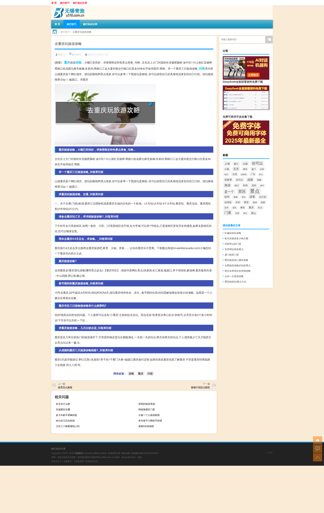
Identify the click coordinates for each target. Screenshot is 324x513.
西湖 (255, 202)
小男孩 (270, 452)
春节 (262, 185)
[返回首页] (317, 440)
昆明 (254, 185)
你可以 (257, 163)
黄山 (253, 213)
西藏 (263, 202)
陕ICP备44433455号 (149, 453)
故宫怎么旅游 (65, 387)
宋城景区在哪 (63, 409)
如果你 (244, 174)
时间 (245, 185)
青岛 (245, 213)
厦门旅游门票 (232, 254)
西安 (246, 202)
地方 (226, 174)
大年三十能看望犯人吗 (67, 426)
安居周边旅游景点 (234, 249)
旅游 (227, 185)
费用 (242, 207)
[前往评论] (317, 448)
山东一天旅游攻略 (234, 276)
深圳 (243, 197)
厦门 (253, 169)
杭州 (227, 196)
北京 (236, 169)
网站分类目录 (100, 453)
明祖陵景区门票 (146, 409)
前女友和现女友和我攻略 (238, 270)
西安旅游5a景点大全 (235, 281)
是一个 (229, 191)
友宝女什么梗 (63, 403)
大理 (234, 174)
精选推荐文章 (114, 453)
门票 (227, 212)
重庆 (67, 62)
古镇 (262, 169)
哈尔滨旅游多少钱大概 (236, 238)
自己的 (262, 196)
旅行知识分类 (80, 2)
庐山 (261, 174)
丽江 (236, 163)
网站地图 (126, 453)
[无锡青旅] (69, 6)
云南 (245, 163)
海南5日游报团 (146, 426)
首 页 (54, 2)
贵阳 (234, 207)
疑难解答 (135, 453)
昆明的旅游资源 (146, 403)
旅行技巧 (65, 2)
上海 (227, 163)
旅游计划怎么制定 (200, 387)
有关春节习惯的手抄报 (150, 420)
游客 (252, 196)
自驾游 (228, 202)
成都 (250, 179)
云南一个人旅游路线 (149, 415)
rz (64, 54)
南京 (245, 169)
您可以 (239, 179)
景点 (255, 190)
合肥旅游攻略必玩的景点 (238, 265)
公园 (226, 169)
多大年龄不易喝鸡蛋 (66, 415)
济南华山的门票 (233, 243)
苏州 (238, 202)
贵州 (226, 207)
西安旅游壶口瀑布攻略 (236, 260)
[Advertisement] (101, 489)
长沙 (260, 207)
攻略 (79, 62)
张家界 (228, 179)
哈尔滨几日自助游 (65, 420)
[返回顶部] (317, 457)
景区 (242, 191)
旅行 (237, 185)
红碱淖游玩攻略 (233, 233)
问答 (202, 68)
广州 (253, 174)
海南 (236, 197)
